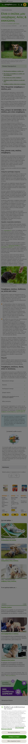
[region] (14, 724)
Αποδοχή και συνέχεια (14, 736)
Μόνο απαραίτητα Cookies (14, 741)
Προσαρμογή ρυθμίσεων (14, 732)
